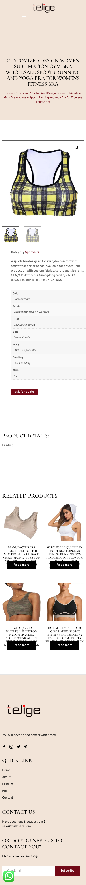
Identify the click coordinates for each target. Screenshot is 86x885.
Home (9, 93)
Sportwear (22, 93)
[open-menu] (24, 16)
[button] (77, 147)
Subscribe (67, 871)
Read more (22, 565)
